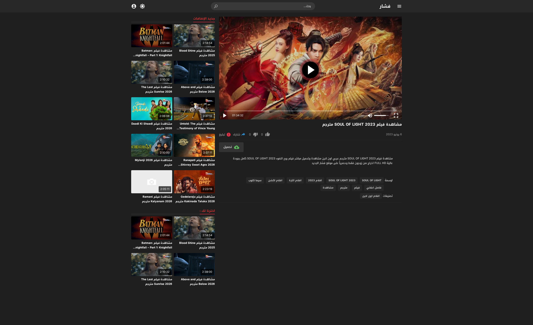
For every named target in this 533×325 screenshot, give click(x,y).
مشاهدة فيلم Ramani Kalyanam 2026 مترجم (157, 199)
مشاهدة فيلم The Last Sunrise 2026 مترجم (156, 89)
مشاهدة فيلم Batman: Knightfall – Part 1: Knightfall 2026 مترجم (153, 55)
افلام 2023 (315, 180)
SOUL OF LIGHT (371, 180)
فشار (385, 6)
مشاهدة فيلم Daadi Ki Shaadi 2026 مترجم (151, 126)
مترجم (343, 187)
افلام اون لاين (371, 196)
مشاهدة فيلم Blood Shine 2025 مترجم (197, 53)
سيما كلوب (255, 180)
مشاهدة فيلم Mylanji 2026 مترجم (153, 162)
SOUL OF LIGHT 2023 (342, 180)
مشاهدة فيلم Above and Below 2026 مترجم (198, 89)
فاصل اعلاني (373, 187)
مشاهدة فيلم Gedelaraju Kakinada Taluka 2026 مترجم (195, 199)
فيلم (357, 187)
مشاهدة (328, 187)
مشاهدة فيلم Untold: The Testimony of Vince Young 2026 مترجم (197, 128)
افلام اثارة (295, 180)
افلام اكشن (275, 180)
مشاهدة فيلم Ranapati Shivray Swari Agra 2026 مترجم (198, 165)
